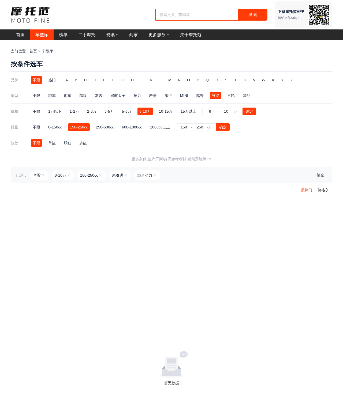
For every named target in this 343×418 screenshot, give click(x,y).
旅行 (168, 95)
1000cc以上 (160, 127)
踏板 (83, 95)
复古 (98, 95)
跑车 (52, 95)
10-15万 (166, 111)
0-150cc (55, 127)
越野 (200, 95)
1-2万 (74, 111)
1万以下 (55, 111)
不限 (36, 80)
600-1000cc (132, 127)
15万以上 (188, 111)
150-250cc (79, 127)
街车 (67, 95)
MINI (184, 95)
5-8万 (126, 111)
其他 (246, 95)
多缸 (83, 143)
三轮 (231, 95)
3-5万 (109, 111)
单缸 (52, 143)
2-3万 (91, 111)
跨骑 (152, 95)
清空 (320, 175)
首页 (33, 51)
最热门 (306, 190)
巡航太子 (117, 95)
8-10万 (145, 111)
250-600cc (105, 127)
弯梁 (215, 95)
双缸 (67, 143)
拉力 (137, 95)
